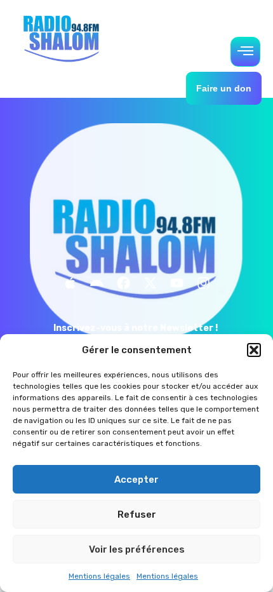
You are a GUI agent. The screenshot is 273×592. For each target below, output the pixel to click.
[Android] (96, 283)
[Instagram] (203, 283)
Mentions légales (99, 576)
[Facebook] (123, 283)
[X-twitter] (149, 283)
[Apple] (70, 283)
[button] (254, 350)
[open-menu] (245, 52)
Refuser (136, 514)
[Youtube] (176, 283)
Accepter (136, 479)
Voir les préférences (137, 549)
